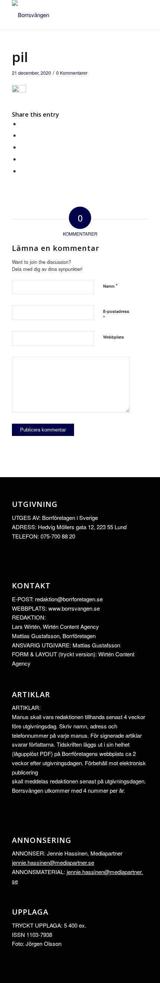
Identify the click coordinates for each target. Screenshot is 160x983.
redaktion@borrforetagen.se (69, 599)
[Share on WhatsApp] (22, 147)
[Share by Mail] (22, 171)
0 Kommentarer (71, 72)
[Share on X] (22, 135)
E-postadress (116, 314)
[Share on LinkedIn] (22, 159)
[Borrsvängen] (66, 15)
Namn (110, 285)
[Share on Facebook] (22, 123)
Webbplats (113, 337)
